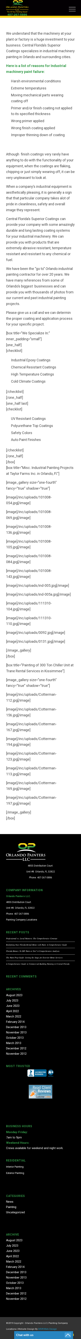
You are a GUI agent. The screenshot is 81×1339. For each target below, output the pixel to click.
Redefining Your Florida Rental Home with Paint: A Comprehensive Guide (36, 944)
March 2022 (13, 1016)
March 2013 (13, 1043)
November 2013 (16, 1032)
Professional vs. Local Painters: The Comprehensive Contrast (31, 938)
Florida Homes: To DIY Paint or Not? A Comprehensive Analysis (32, 951)
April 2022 (12, 1011)
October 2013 (15, 1038)
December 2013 (16, 1027)
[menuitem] (71, 8)
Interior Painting (15, 1166)
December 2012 (16, 1048)
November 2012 (16, 1053)
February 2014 (15, 1022)
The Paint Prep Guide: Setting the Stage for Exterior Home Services (34, 957)
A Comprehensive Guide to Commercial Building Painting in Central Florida (37, 963)
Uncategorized (15, 1212)
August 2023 (14, 995)
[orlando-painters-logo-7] (33, 8)
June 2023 (12, 1006)
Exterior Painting (15, 1173)
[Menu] (71, 8)
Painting (11, 1207)
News (9, 1201)
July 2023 (12, 1000)
